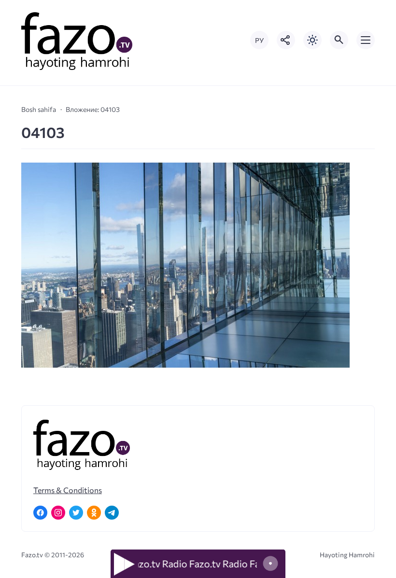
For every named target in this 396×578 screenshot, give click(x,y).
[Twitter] (76, 513)
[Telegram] (112, 513)
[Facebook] (40, 513)
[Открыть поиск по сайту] (339, 40)
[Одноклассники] (94, 513)
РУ (259, 40)
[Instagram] (58, 513)
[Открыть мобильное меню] (365, 40)
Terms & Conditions (67, 490)
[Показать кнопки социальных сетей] (286, 40)
